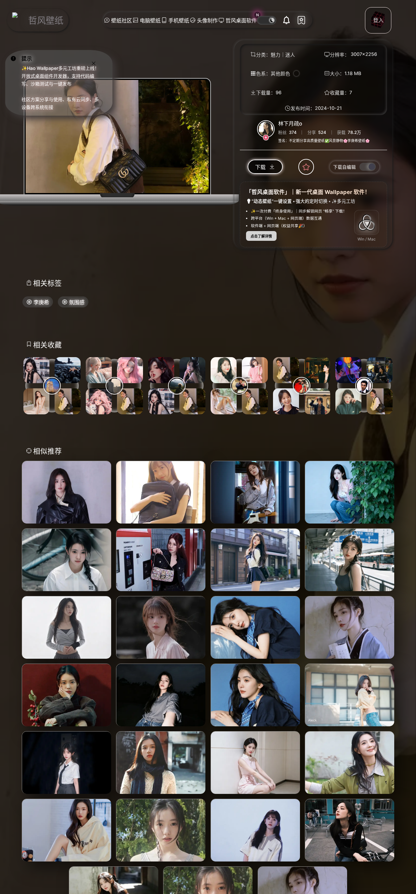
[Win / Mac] (366, 222)
